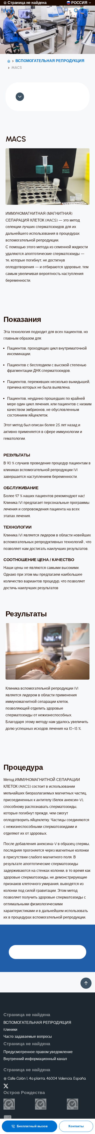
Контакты (76, 1126)
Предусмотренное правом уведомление (38, 1052)
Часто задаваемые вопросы (27, 1037)
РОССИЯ (79, 3)
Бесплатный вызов (32, 1126)
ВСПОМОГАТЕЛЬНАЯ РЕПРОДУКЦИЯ (49, 61)
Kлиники (10, 1030)
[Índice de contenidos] (19, 97)
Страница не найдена (27, 3)
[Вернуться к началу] (86, 983)
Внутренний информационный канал (35, 1059)
